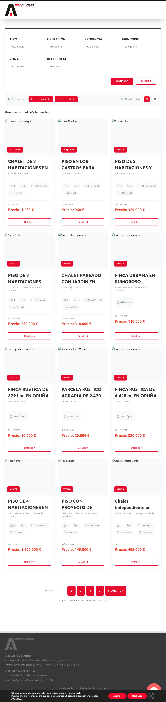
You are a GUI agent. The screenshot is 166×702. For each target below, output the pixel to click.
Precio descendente (40, 99)
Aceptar (117, 695)
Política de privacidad (86, 688)
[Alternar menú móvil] (159, 10)
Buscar (146, 81)
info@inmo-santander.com (20, 664)
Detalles (29, 222)
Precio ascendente (66, 99)
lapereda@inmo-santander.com (22, 680)
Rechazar (137, 695)
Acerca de (103, 688)
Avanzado (122, 81)
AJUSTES (16, 698)
